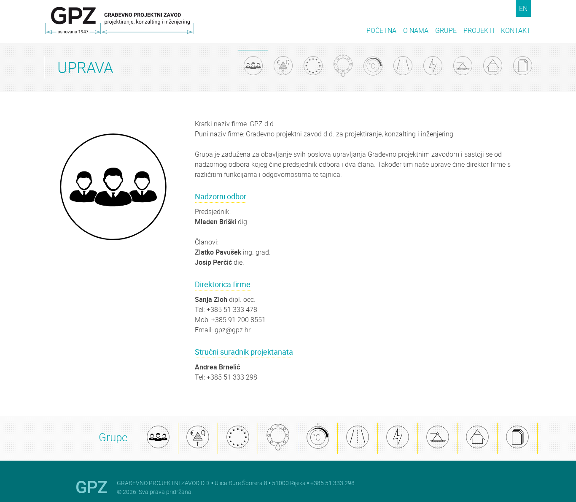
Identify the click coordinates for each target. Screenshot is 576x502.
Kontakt (516, 30)
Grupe (446, 30)
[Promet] (357, 438)
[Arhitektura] (478, 438)
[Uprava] (158, 438)
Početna (381, 30)
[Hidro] (343, 67)
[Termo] (373, 67)
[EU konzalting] (238, 438)
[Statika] (438, 438)
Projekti (478, 30)
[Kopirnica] (517, 438)
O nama (415, 30)
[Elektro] (397, 438)
